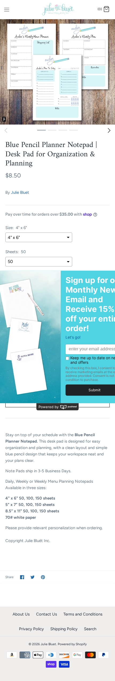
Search (90, 628)
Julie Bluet (20, 192)
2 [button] (52, 130)
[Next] (109, 130)
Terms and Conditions (82, 614)
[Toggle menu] (6, 9)
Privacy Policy (31, 628)
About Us (21, 614)
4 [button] (73, 130)
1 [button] (41, 130)
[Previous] (6, 130)
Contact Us (46, 614)
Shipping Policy (64, 628)
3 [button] (62, 130)
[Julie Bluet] (58, 9)
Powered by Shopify (72, 644)
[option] (57, 72)
